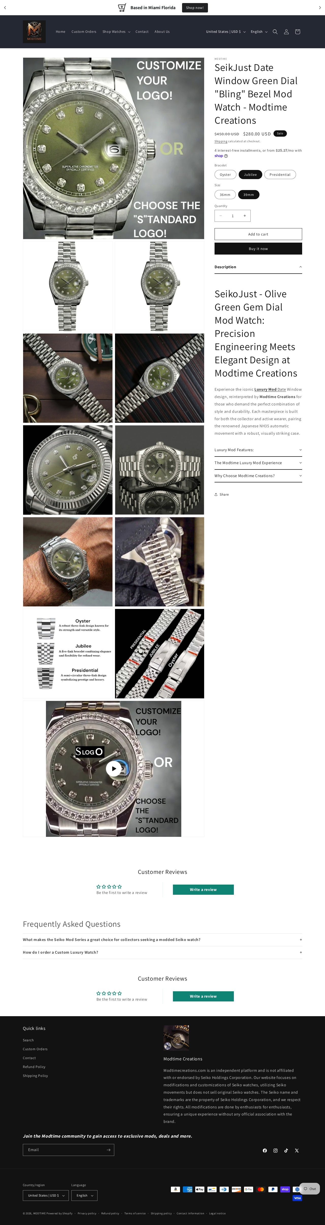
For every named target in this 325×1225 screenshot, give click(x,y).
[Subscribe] (108, 1150)
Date (281, 389)
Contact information (190, 1213)
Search (28, 1040)
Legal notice (217, 1213)
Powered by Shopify (59, 1213)
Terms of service (135, 1213)
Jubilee (250, 174)
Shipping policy (161, 1213)
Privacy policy (87, 1213)
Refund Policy (34, 1066)
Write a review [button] (203, 889)
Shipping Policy (35, 1075)
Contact (29, 1058)
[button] (116, 31)
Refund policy (110, 1213)
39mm (248, 194)
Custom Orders (35, 1049)
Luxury (261, 389)
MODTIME (40, 1213)
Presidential (280, 174)
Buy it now (258, 248)
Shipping (221, 141)
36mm (225, 194)
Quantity (221, 205)
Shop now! (195, 7)
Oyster (225, 174)
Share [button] (224, 494)
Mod (272, 389)
